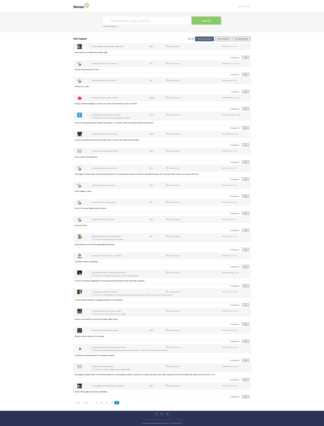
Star (245, 58)
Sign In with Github (244, 6)
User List (170, 420)
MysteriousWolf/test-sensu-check (105, 330)
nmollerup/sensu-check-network (104, 168)
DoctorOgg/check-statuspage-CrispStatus (108, 386)
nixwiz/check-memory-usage (115, 314)
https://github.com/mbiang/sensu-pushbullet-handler (124, 295)
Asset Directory (158, 420)
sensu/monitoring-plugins (113, 239)
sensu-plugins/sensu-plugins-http (117, 369)
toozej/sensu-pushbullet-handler (104, 292)
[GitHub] (157, 414)
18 (97, 403)
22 (117, 403)
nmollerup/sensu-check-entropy (104, 63)
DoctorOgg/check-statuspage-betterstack (108, 46)
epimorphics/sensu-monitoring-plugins (106, 236)
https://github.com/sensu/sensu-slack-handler (121, 350)
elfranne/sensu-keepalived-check (105, 151)
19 (102, 403)
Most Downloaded (204, 39)
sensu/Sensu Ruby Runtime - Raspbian (106, 256)
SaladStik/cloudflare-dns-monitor (105, 134)
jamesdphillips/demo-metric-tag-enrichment (109, 273)
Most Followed (223, 39)
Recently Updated (241, 39)
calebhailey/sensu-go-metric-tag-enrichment (121, 276)
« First (77, 403)
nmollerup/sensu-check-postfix (104, 80)
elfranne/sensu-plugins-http (102, 366)
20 (107, 403)
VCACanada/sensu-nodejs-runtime (105, 98)
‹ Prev (85, 403)
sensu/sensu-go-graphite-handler (117, 118)
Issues (179, 420)
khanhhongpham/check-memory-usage (106, 311)
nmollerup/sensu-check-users (103, 185)
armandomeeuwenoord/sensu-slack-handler (109, 347)
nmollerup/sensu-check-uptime (104, 202)
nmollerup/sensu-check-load (103, 219)
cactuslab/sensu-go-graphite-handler (106, 115)
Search (206, 20)
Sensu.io (145, 420)
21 (112, 403)
